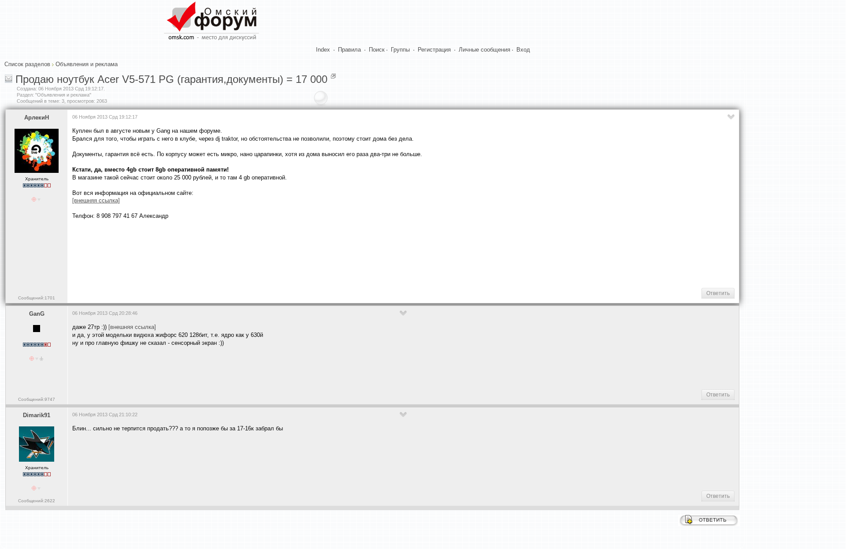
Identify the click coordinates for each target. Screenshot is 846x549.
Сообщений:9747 (36, 399)
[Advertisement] (232, 253)
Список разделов (27, 64)
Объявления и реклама (87, 64)
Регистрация (434, 49)
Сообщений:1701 (36, 297)
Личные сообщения (484, 49)
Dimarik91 (36, 415)
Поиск (377, 49)
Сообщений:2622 (36, 500)
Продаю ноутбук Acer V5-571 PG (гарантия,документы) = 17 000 (171, 79)
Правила (349, 49)
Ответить (718, 293)
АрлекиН (36, 117)
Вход (523, 49)
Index (323, 49)
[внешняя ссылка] (132, 327)
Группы (400, 49)
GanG (37, 313)
